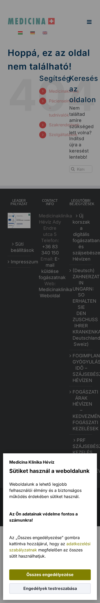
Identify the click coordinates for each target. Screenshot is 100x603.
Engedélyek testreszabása (50, 588)
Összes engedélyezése (50, 574)
